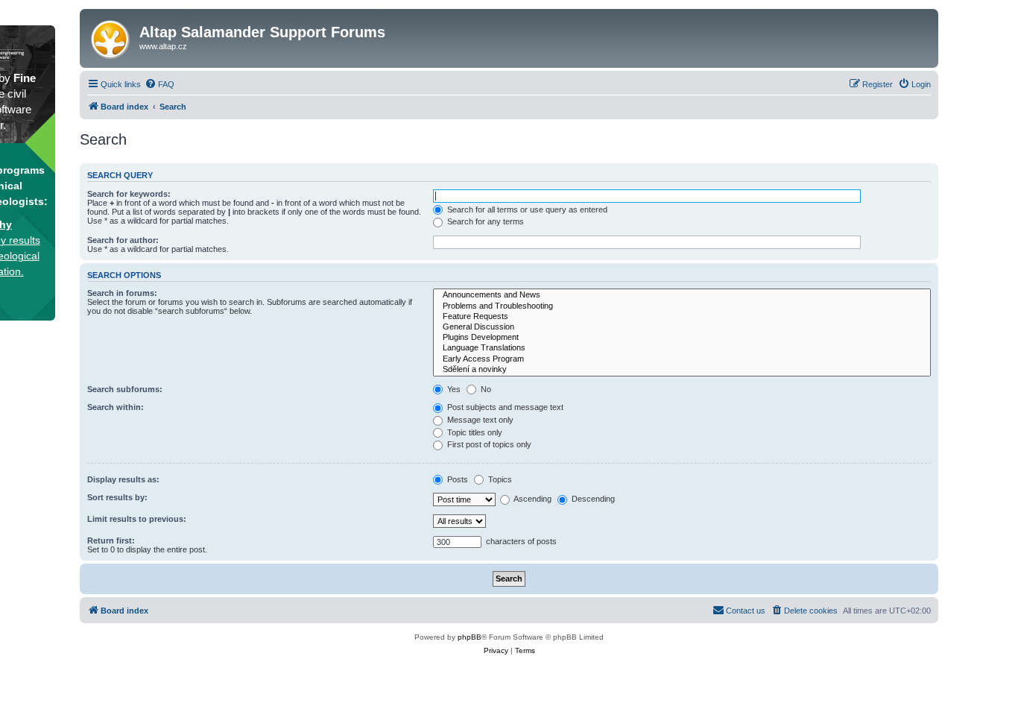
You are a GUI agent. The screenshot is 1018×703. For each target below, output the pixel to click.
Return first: (111, 540)
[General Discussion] (681, 327)
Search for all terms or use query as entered (526, 209)
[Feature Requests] (681, 317)
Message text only (479, 419)
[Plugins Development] (681, 337)
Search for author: (123, 240)
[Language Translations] (681, 348)
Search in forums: (122, 293)
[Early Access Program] (681, 359)
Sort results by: (117, 497)
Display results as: (123, 479)
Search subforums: (124, 389)
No (484, 389)
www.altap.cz (163, 46)
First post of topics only (488, 444)
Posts (456, 479)
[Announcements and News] (681, 295)
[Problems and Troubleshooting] (681, 306)
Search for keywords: (129, 193)
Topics (499, 479)
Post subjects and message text (504, 407)
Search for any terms (484, 221)
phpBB (469, 637)
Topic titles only (473, 432)
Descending (592, 498)
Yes (453, 389)
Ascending (531, 498)
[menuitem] (159, 84)
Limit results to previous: (136, 518)
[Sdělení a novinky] (681, 370)
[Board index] (111, 36)
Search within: (115, 407)
